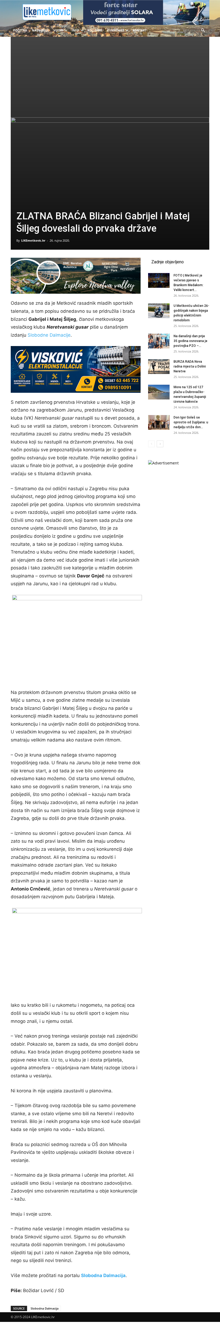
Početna (20, 30)
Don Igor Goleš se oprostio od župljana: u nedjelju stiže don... (191, 422)
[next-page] (160, 444)
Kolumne (94, 30)
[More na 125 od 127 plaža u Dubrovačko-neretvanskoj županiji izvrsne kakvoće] (159, 392)
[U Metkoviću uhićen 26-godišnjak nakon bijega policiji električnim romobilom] (159, 310)
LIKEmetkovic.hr (33, 240)
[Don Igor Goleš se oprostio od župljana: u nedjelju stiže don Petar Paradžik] (159, 422)
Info (75, 30)
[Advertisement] (110, 77)
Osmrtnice (115, 30)
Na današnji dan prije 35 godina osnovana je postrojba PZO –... (190, 341)
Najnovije (40, 30)
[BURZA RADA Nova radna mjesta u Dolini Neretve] (159, 366)
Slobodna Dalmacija (103, 1275)
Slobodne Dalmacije (49, 335)
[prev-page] (151, 444)
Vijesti (58, 30)
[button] (202, 30)
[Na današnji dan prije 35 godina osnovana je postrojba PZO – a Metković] (159, 341)
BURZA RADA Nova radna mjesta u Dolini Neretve (190, 366)
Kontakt (139, 30)
